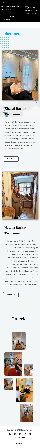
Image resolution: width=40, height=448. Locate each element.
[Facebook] (10, 434)
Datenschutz (20, 438)
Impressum (20, 443)
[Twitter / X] (20, 434)
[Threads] (30, 434)
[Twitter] (15, 434)
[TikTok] (25, 434)
